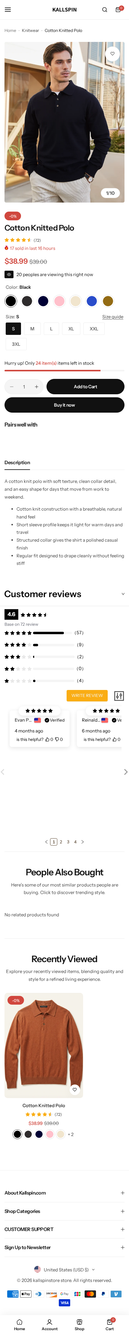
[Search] (104, 9)
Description (17, 462)
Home (10, 30)
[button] (125, 776)
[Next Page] (82, 841)
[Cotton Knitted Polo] (43, 1045)
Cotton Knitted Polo (43, 1105)
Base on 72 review (21, 624)
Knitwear (30, 30)
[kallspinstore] (64, 10)
